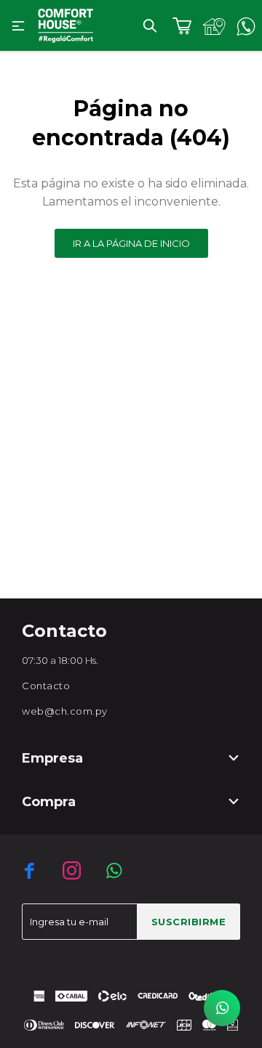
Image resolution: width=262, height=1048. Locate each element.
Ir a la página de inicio (131, 243)
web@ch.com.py (65, 711)
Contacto (46, 685)
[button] (150, 25)
